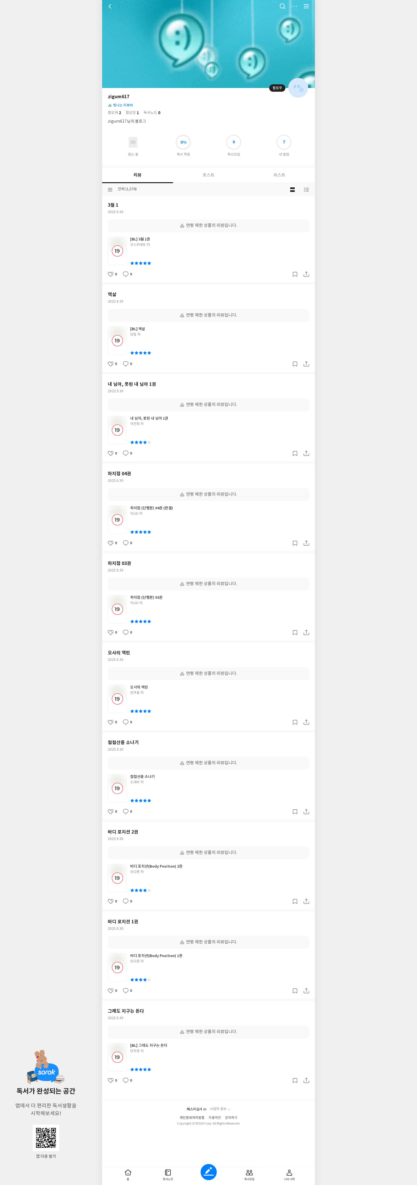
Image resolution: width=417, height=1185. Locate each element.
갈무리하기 (295, 274)
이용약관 (214, 1118)
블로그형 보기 (292, 189)
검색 (282, 6)
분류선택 (110, 189)
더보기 (294, 6)
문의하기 (231, 1118)
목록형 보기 (306, 189)
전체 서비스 (306, 6)
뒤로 (110, 6)
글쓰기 (209, 1172)
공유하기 (306, 274)
